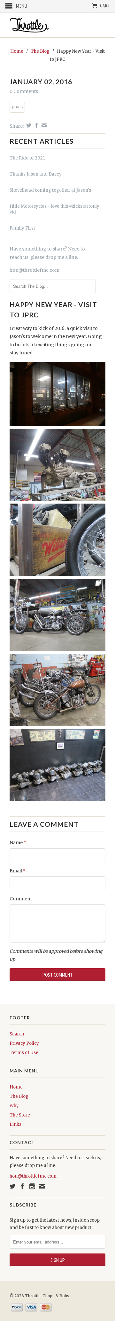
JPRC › (17, 107)
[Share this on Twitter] (28, 125)
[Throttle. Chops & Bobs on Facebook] (22, 1186)
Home (16, 1087)
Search (17, 1034)
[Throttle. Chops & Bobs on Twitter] (12, 1186)
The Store (20, 1115)
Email (18, 871)
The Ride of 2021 (27, 158)
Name (18, 842)
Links (15, 1124)
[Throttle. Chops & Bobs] (57, 25)
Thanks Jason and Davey (36, 174)
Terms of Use (24, 1052)
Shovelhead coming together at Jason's (50, 190)
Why (14, 1105)
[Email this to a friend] (43, 125)
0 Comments (24, 91)
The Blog (19, 1096)
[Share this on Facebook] (35, 125)
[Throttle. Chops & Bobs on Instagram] (32, 1186)
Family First (22, 228)
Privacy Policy (24, 1043)
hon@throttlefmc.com (34, 270)
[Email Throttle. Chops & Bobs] (42, 1186)
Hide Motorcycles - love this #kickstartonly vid (54, 209)
